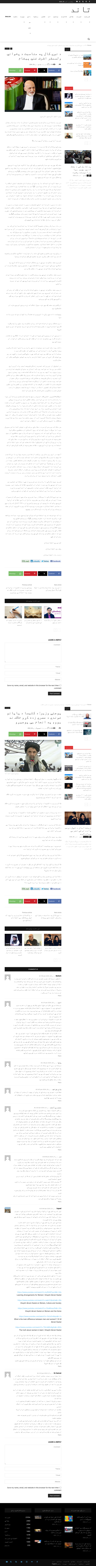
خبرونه (69, 88)
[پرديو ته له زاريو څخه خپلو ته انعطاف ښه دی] (38, 1541)
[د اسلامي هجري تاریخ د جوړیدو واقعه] (38, 1530)
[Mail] (21, 1562)
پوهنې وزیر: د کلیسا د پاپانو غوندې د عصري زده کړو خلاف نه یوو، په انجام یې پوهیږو (19, 590)
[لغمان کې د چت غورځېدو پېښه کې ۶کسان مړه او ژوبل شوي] (38, 1517)
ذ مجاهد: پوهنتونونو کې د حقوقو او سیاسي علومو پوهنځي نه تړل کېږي (83, 96)
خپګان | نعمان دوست (76, 71)
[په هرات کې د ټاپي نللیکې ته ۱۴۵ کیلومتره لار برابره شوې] (69, 105)
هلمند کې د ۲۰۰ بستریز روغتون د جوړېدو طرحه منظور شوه (83, 127)
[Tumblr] (83, 1)
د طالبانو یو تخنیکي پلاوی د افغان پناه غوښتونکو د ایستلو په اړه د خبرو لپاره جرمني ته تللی (83, 116)
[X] (79, 1)
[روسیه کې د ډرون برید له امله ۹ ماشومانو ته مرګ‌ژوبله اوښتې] (69, 1545)
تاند (39, 64)
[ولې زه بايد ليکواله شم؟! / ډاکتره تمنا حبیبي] (13, 612)
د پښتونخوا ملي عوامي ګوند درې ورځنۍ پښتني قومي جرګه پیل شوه (83, 135)
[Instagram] (86, 1)
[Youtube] (77, 1)
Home (89, 45)
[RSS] (16, 1562)
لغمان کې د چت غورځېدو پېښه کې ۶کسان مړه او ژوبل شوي (52, 1519)
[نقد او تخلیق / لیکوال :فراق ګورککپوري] (87, 57)
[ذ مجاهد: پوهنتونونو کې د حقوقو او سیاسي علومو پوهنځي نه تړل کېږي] (69, 96)
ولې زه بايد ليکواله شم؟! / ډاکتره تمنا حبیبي (14, 622)
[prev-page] (59, 629)
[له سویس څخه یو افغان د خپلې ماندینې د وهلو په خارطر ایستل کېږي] (69, 1529)
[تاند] (48, 64)
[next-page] (55, 629)
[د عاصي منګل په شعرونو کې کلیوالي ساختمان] (33, 612)
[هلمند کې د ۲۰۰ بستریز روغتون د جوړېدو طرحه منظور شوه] (69, 126)
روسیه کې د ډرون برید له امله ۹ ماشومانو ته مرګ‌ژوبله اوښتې (83, 1546)
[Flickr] (32, 1562)
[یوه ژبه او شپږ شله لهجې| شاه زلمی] (69, 1518)
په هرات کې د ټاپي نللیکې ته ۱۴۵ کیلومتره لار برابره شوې (83, 105)
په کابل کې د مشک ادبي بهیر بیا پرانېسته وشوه (81, 169)
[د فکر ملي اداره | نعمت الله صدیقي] (52, 612)
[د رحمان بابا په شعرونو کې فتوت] (87, 65)
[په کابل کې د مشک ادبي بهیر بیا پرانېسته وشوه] (78, 157)
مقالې (7, 48)
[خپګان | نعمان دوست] (87, 73)
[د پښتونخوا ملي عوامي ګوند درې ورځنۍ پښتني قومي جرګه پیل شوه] (69, 135)
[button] (88, 39)
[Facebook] (89, 1)
